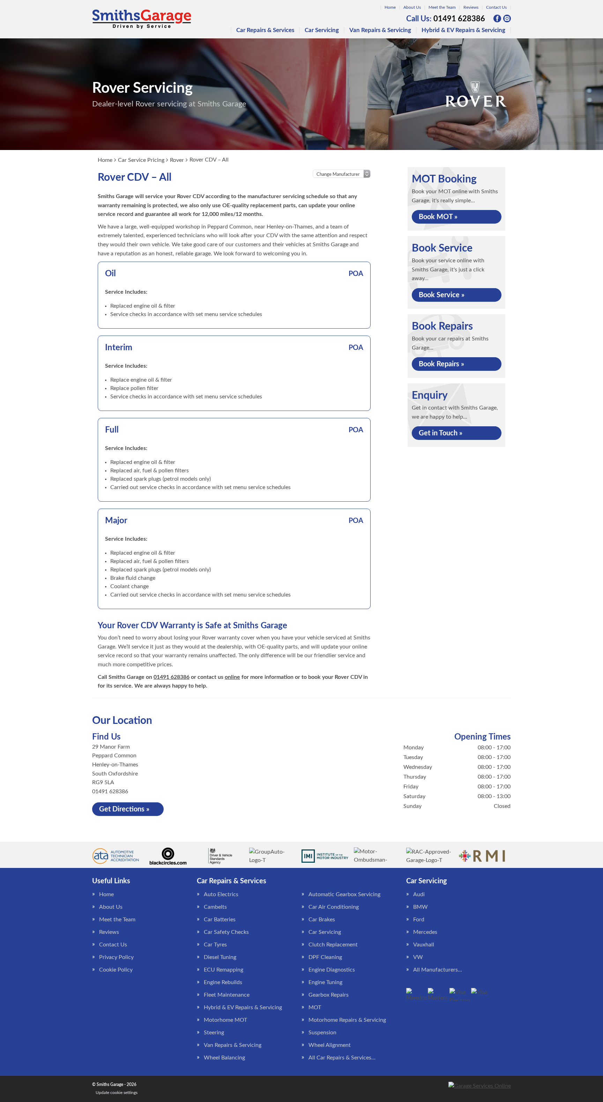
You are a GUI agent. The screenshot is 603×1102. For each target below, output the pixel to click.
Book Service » (441, 295)
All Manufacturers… (437, 970)
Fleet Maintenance (227, 995)
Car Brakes (321, 919)
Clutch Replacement (333, 944)
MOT (314, 1007)
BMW (420, 907)
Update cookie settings (116, 1092)
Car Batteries (220, 919)
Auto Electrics (221, 894)
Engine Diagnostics (331, 970)
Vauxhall (423, 944)
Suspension (322, 1032)
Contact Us (496, 7)
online (232, 677)
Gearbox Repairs (328, 995)
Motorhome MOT (225, 1020)
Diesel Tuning (220, 957)
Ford (418, 919)
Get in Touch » (440, 433)
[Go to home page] (141, 19)
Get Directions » (124, 809)
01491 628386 (445, 19)
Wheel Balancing (224, 1057)
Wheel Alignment (329, 1045)
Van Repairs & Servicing (380, 30)
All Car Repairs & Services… (341, 1057)
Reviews (470, 7)
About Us (412, 7)
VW (418, 957)
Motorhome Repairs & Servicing (347, 1020)
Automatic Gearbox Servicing (344, 894)
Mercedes (425, 932)
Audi (419, 894)
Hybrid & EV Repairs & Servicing (463, 30)
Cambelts (215, 907)
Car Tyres (215, 944)
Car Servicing (322, 30)
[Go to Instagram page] (507, 18)
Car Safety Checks (226, 932)
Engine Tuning (325, 982)
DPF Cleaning (325, 957)
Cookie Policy (116, 970)
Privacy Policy (116, 957)
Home (390, 7)
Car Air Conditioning (333, 907)
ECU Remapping (223, 970)
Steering (214, 1032)
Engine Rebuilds (223, 982)
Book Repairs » (441, 364)
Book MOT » (438, 216)
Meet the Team (442, 7)
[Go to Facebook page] (497, 18)
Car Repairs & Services (265, 30)
